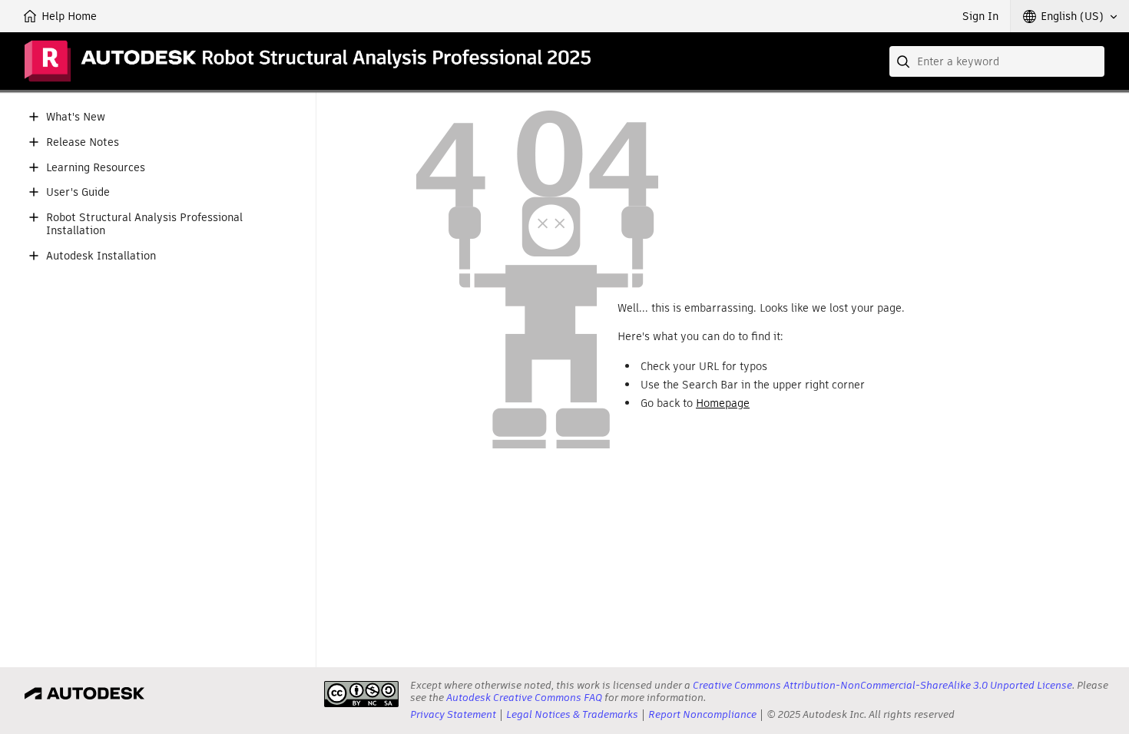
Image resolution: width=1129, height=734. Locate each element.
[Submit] (904, 61)
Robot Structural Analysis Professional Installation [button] (144, 224)
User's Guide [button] (78, 192)
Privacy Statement (453, 714)
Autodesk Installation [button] (101, 256)
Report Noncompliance (702, 714)
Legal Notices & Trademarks (572, 714)
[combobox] (996, 61)
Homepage (723, 403)
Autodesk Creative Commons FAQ (524, 697)
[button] (1070, 16)
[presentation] (361, 694)
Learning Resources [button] (95, 167)
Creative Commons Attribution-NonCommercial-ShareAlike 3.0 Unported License (882, 685)
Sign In (980, 16)
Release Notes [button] (82, 142)
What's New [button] (75, 117)
